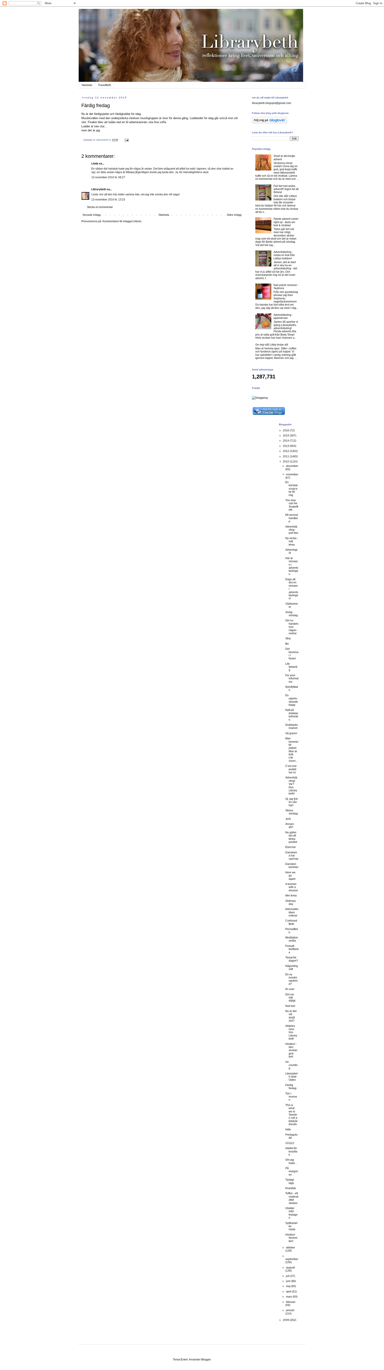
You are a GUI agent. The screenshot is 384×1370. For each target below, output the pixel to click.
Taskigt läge (289, 1181)
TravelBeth (104, 85)
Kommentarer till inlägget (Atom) (121, 221)
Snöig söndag (291, 614)
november (292, 474)
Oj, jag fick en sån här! (291, 802)
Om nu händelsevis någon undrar (291, 627)
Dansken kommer (291, 865)
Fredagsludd (291, 1136)
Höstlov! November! (291, 1238)
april (289, 1291)
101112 (289, 1143)
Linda (94, 163)
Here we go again (290, 875)
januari (290, 1310)
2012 (286, 451)
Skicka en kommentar (100, 207)
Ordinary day (290, 902)
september (291, 1259)
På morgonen (291, 1171)
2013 (286, 446)
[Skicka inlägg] (126, 139)
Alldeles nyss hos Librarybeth (291, 1032)
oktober (290, 1247)
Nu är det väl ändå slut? (290, 1016)
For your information (291, 678)
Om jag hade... (291, 1161)
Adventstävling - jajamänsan (283, 316)
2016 (286, 430)
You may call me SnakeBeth (291, 505)
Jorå (288, 818)
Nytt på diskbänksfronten (291, 714)
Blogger (206, 1359)
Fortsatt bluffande (291, 949)
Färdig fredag (290, 1087)
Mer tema (291, 895)
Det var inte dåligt (290, 997)
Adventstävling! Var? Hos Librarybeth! (291, 785)
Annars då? (289, 825)
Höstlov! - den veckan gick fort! (291, 1050)
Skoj (288, 638)
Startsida (87, 85)
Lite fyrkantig (291, 667)
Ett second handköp (291, 518)
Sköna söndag (291, 812)
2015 (286, 435)
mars (289, 1296)
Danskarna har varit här (291, 855)
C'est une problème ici (291, 769)
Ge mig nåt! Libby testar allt (271, 344)
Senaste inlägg (91, 214)
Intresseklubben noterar (291, 912)
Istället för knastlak (291, 1151)
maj (288, 1286)
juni (288, 1281)
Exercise (290, 847)
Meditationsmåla (291, 939)
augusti (290, 1267)
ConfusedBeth (291, 922)
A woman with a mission (291, 887)
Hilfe (288, 1129)
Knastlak (290, 1188)
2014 (286, 440)
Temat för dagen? (291, 959)
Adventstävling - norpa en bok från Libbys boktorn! (284, 255)
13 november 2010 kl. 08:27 (108, 177)
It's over (289, 989)
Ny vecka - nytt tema (291, 541)
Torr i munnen (291, 1097)
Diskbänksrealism (291, 726)
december (292, 466)
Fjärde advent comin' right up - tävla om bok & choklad (286, 222)
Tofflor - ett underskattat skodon (291, 1198)
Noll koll (290, 1006)
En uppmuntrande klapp (291, 700)
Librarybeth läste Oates (291, 1077)
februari (290, 1302)
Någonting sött (291, 967)
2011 (286, 456)
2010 (286, 461)
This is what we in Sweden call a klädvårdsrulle (291, 1115)
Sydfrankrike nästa (291, 1226)
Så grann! (291, 733)
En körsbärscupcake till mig (291, 489)
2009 (286, 1320)
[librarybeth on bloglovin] (269, 122)
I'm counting (291, 1065)
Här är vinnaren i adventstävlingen (291, 566)
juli (288, 1276)
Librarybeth (98, 189)
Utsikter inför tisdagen (291, 1213)
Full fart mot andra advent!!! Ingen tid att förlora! (286, 189)
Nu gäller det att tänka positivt (291, 837)
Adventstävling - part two (291, 530)
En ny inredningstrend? (291, 979)
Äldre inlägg (234, 214)
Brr (287, 643)
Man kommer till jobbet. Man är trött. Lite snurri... (291, 749)
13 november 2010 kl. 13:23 (108, 199)
